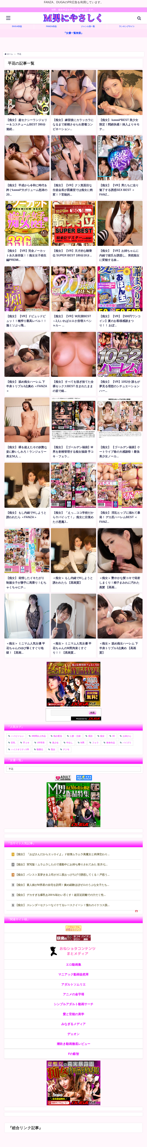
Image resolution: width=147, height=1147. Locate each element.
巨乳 (13, 743)
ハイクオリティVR (20, 749)
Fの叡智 (73, 1053)
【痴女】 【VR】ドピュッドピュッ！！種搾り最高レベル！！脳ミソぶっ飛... (26, 321)
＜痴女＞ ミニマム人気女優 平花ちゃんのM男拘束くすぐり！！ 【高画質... (72, 648)
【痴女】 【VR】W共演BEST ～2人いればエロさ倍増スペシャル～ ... (72, 321)
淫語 (90, 736)
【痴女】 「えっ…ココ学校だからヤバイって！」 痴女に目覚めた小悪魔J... (73, 517)
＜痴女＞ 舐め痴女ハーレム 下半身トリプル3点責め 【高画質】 (118, 648)
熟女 (53, 749)
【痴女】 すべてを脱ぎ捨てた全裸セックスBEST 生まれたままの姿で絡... (73, 386)
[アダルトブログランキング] (65, 778)
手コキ (26, 743)
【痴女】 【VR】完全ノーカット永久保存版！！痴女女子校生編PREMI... (26, 255)
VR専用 (40, 743)
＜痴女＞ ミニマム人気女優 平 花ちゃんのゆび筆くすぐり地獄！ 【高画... (25, 648)
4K (113, 736)
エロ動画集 (73, 964)
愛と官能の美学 (73, 1014)
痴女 (102, 736)
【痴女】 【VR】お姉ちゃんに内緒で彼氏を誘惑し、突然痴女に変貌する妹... (119, 255)
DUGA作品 (17, 26)
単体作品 (110, 743)
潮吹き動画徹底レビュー (73, 1043)
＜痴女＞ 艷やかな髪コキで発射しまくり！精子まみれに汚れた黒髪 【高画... (119, 582)
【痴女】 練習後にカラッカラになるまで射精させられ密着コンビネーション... (73, 124)
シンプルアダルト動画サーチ (73, 1003)
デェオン (73, 1033)
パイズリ (127, 743)
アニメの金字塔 (73, 994)
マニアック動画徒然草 (73, 974)
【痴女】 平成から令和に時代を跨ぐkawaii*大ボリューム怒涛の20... (26, 190)
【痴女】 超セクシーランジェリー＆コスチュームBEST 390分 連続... (26, 124)
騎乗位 (40, 749)
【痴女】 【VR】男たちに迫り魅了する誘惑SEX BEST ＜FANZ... (119, 190)
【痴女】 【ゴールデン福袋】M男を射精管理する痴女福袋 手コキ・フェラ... (73, 452)
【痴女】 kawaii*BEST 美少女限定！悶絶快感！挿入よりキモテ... (119, 124)
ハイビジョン (17, 736)
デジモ (66, 749)
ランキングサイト (127, 26)
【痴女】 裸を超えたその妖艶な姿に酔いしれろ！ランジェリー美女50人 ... (26, 452)
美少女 (55, 743)
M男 (82, 743)
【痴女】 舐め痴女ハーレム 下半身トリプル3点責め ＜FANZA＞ (26, 386)
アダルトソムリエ (73, 984)
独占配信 (57, 736)
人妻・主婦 (75, 736)
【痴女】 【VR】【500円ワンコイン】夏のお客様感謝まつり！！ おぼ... (120, 321)
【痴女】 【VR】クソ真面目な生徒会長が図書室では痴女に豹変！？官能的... (73, 190)
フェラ (95, 743)
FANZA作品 (51, 26)
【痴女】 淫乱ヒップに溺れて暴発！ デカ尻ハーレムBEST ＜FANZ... (119, 517)
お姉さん (127, 736)
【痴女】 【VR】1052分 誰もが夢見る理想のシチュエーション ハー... (119, 386)
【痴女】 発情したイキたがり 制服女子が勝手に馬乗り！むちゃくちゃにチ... (26, 582)
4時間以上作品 (39, 736)
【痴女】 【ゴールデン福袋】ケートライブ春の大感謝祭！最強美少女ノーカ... (119, 452)
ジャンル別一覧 (88, 26)
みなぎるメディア (73, 1023)
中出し (69, 743)
